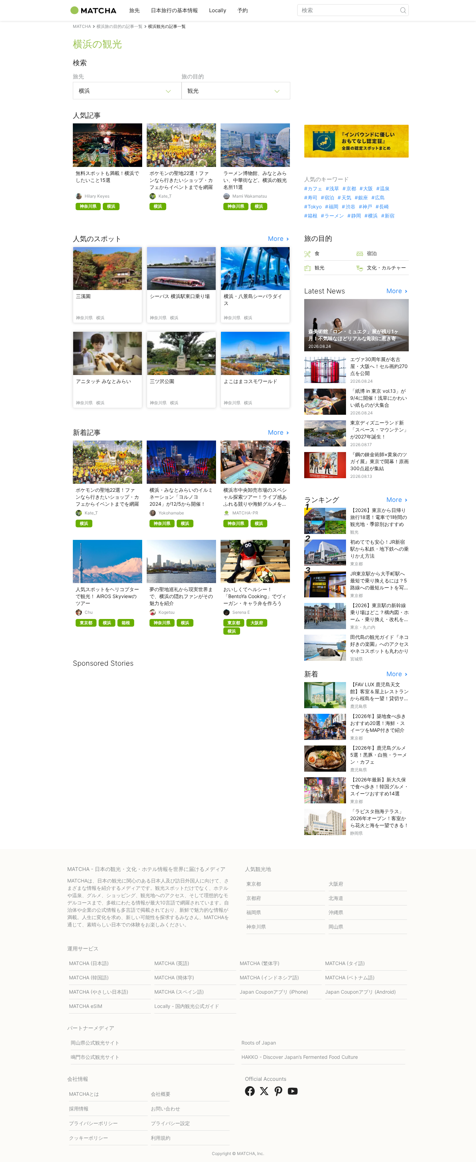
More (276, 238)
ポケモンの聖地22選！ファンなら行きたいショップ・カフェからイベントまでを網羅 (181, 180)
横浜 (373, 215)
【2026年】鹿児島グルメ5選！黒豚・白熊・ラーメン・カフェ (378, 755)
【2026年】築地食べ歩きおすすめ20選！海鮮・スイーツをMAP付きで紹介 (378, 723)
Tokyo (315, 206)
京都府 (253, 898)
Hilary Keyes (97, 196)
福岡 (333, 206)
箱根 (312, 215)
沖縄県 (336, 912)
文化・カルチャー (386, 267)
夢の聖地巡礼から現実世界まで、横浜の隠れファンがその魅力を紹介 (181, 596)
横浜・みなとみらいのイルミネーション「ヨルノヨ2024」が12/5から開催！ (181, 497)
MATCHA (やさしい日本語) (98, 992)
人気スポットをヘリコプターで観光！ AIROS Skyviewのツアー (107, 596)
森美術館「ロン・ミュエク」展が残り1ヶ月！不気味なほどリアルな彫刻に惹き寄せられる (354, 338)
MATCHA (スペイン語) (179, 992)
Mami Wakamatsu (249, 196)
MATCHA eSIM (85, 1006)
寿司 (312, 197)
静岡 (356, 215)
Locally (217, 10)
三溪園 (83, 296)
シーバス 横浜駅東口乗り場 (180, 296)
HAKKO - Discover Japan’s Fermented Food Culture (299, 1057)
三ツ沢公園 (162, 381)
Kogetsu (167, 612)
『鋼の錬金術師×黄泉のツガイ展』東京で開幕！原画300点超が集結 (379, 461)
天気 (346, 197)
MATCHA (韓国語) (89, 977)
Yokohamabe (171, 513)
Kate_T (165, 196)
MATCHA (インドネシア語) (269, 977)
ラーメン (334, 215)
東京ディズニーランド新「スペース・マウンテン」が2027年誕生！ (379, 429)
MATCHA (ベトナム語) (350, 977)
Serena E (241, 612)
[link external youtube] (294, 1093)
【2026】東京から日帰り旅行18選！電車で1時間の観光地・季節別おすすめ (378, 517)
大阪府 (336, 884)
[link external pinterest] (280, 1093)
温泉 (385, 188)
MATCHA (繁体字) (259, 963)
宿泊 (329, 197)
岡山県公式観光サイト (95, 1043)
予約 (242, 10)
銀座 (363, 197)
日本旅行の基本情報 (174, 10)
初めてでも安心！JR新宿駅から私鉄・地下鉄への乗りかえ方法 (379, 549)
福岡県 (253, 912)
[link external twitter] (265, 1093)
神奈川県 (256, 927)
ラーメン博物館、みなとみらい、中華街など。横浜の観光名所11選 (255, 180)
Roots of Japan (258, 1043)
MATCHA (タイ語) (345, 963)
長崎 (384, 206)
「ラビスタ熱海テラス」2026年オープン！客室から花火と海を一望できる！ (379, 818)
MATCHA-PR (245, 513)
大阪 (368, 188)
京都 (351, 188)
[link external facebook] (251, 1093)
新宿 (389, 215)
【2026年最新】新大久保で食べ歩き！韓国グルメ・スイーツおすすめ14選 (379, 786)
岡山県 (336, 927)
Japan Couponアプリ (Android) (360, 992)
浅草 (334, 188)
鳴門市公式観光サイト (95, 1057)
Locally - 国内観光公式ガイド (186, 1006)
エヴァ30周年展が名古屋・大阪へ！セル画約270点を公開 (379, 366)
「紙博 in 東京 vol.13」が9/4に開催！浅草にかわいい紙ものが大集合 (378, 398)
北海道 (336, 898)
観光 (319, 267)
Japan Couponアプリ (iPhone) (274, 992)
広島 (380, 197)
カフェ (315, 188)
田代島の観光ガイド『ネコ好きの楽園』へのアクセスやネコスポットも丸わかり (379, 644)
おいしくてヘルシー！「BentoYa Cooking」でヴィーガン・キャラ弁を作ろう (254, 596)
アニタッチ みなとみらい (103, 381)
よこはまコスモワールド (250, 381)
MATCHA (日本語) (89, 963)
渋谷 (350, 206)
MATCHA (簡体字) (174, 977)
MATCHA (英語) (171, 963)
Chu (89, 612)
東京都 (253, 884)
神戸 (367, 206)
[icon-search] (403, 10)
